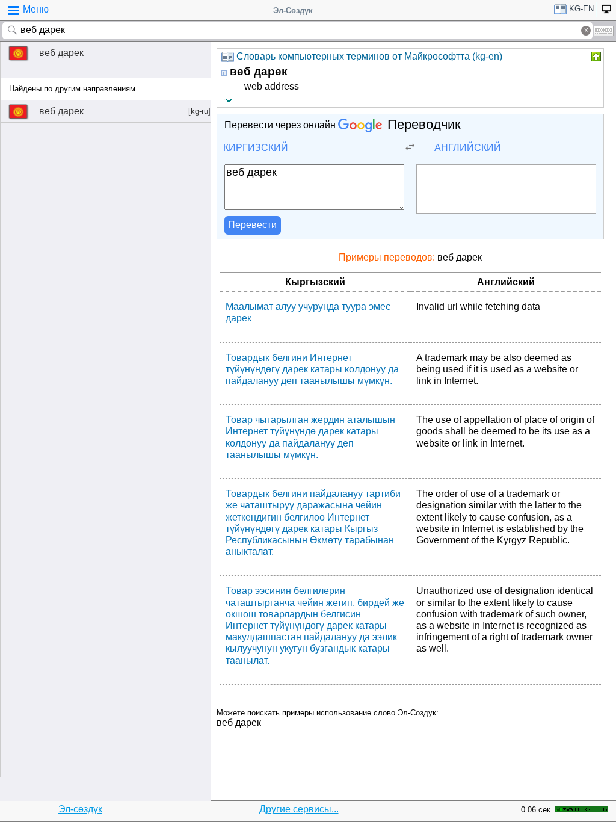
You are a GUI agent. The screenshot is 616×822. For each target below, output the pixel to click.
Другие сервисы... (299, 809)
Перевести (252, 225)
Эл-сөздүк (80, 809)
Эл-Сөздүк (293, 10)
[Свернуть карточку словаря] (595, 57)
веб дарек (61, 53)
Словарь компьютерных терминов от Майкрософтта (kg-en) (369, 56)
